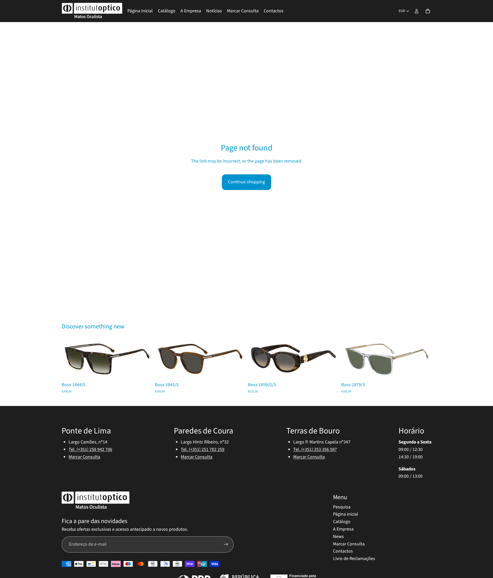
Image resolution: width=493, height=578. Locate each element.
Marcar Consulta (84, 456)
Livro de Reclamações (354, 558)
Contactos (343, 551)
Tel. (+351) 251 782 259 (202, 449)
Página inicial (345, 514)
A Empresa (343, 529)
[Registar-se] (226, 544)
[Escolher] (143, 371)
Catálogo (341, 521)
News (338, 536)
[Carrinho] (427, 11)
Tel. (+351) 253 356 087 (315, 449)
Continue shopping (246, 182)
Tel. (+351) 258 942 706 (90, 449)
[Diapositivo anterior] (69, 359)
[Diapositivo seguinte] (144, 359)
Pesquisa (341, 507)
